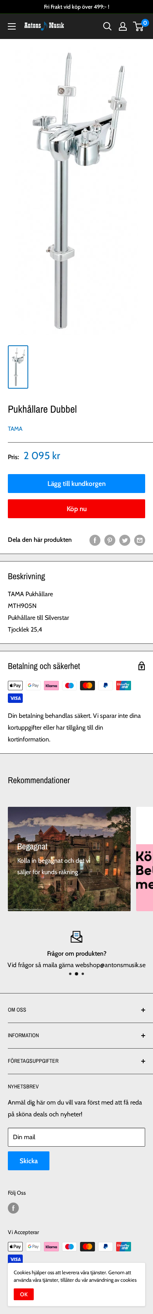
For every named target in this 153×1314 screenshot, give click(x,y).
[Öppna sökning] (107, 26)
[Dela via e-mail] (139, 540)
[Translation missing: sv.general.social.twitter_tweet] (124, 540)
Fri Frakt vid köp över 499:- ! (76, 6)
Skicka (29, 1161)
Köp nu (77, 509)
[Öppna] (12, 26)
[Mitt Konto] (123, 26)
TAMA (15, 428)
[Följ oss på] (13, 1208)
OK (23, 1294)
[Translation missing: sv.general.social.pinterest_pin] (109, 540)
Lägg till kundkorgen (76, 483)
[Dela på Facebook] (94, 540)
